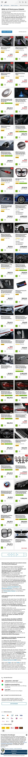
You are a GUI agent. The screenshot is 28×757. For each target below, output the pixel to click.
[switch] (3, 752)
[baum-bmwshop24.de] (6, 2)
